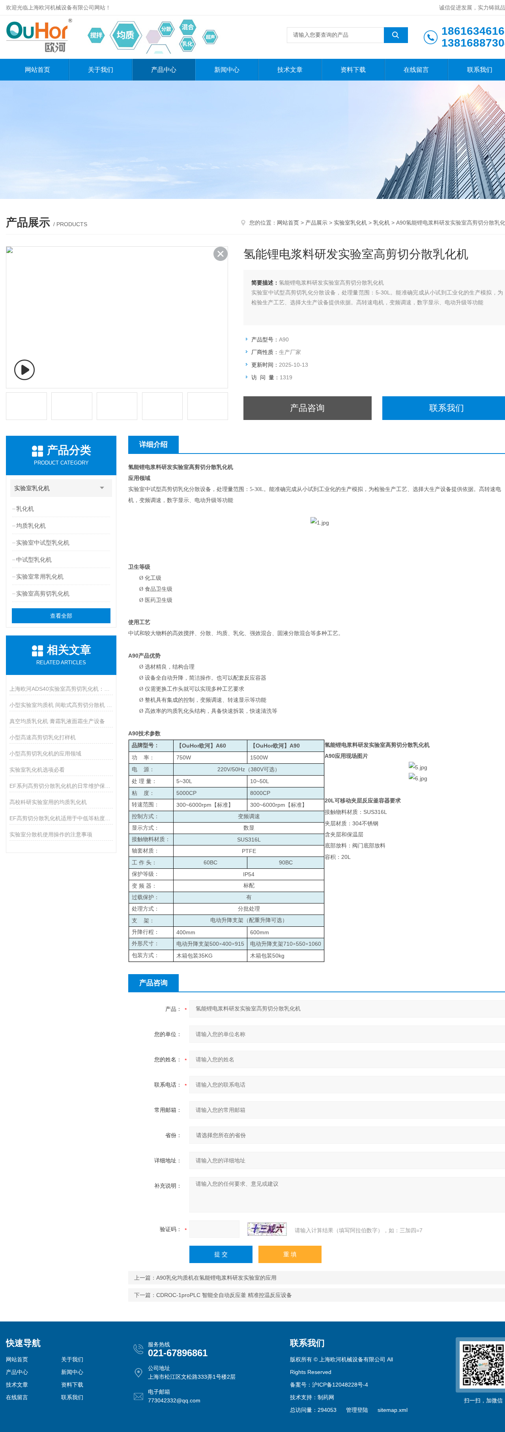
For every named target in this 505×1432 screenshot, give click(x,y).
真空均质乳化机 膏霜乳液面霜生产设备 (57, 721)
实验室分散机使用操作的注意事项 (50, 834)
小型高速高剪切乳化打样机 (42, 737)
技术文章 (290, 69)
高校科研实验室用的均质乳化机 (48, 802)
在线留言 (416, 69)
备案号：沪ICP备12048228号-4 (329, 1384)
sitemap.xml (393, 1410)
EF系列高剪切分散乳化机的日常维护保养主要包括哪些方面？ (60, 786)
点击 (102, 488)
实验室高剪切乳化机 (42, 593)
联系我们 (72, 1397)
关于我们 (100, 69)
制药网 (326, 1397)
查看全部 (61, 616)
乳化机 (381, 222)
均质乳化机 (31, 525)
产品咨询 (307, 408)
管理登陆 (357, 1410)
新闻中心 (226, 69)
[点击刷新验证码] (267, 1229)
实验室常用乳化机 (40, 576)
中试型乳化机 (34, 559)
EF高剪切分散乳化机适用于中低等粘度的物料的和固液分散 (60, 818)
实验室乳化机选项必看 (37, 770)
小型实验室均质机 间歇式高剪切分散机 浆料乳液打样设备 (60, 705)
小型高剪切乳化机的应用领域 (45, 753)
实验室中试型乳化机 (42, 542)
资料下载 (353, 69)
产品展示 (316, 222)
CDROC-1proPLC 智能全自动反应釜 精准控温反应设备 (224, 1295)
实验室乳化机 (350, 222)
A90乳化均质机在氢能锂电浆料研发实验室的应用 (216, 1278)
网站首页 (37, 69)
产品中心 (163, 69)
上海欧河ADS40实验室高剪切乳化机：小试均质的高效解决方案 (60, 689)
